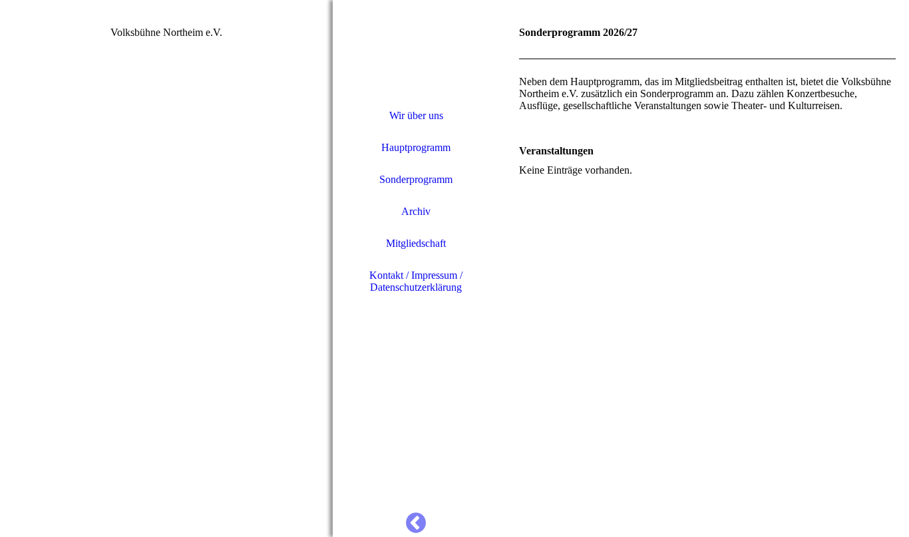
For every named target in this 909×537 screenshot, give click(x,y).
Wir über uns (416, 115)
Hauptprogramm (416, 147)
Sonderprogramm (416, 179)
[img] (166, 268)
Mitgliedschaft (416, 243)
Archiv (416, 211)
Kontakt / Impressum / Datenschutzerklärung (415, 281)
